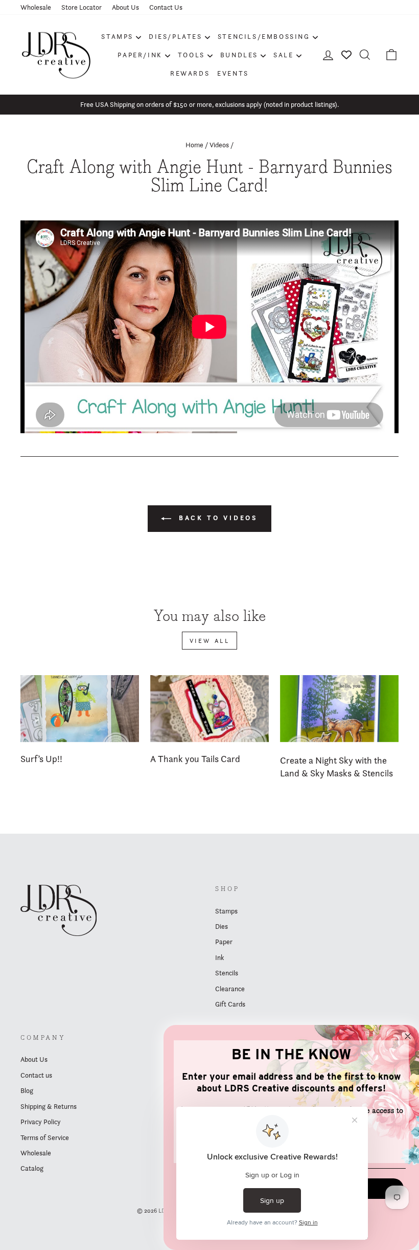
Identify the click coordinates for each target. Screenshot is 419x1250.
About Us (125, 7)
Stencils (226, 973)
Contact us (36, 1075)
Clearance (230, 989)
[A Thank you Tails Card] (209, 708)
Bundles (239, 55)
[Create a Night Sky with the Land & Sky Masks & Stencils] (339, 708)
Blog (26, 1090)
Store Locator (81, 7)
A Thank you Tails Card (195, 758)
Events (233, 73)
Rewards (190, 73)
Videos (219, 145)
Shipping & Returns (48, 1106)
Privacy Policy (40, 1122)
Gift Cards (230, 1004)
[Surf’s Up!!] (79, 708)
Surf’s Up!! (41, 758)
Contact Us (165, 7)
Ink (219, 957)
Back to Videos (217, 518)
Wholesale (35, 7)
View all (210, 640)
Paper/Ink (140, 55)
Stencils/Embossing (264, 36)
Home (194, 145)
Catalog (31, 1168)
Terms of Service (44, 1137)
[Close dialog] (408, 1036)
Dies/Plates (175, 36)
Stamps (117, 36)
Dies (221, 926)
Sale (283, 55)
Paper (223, 942)
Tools (191, 55)
